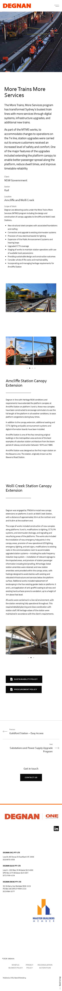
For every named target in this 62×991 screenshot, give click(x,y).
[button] (56, 6)
